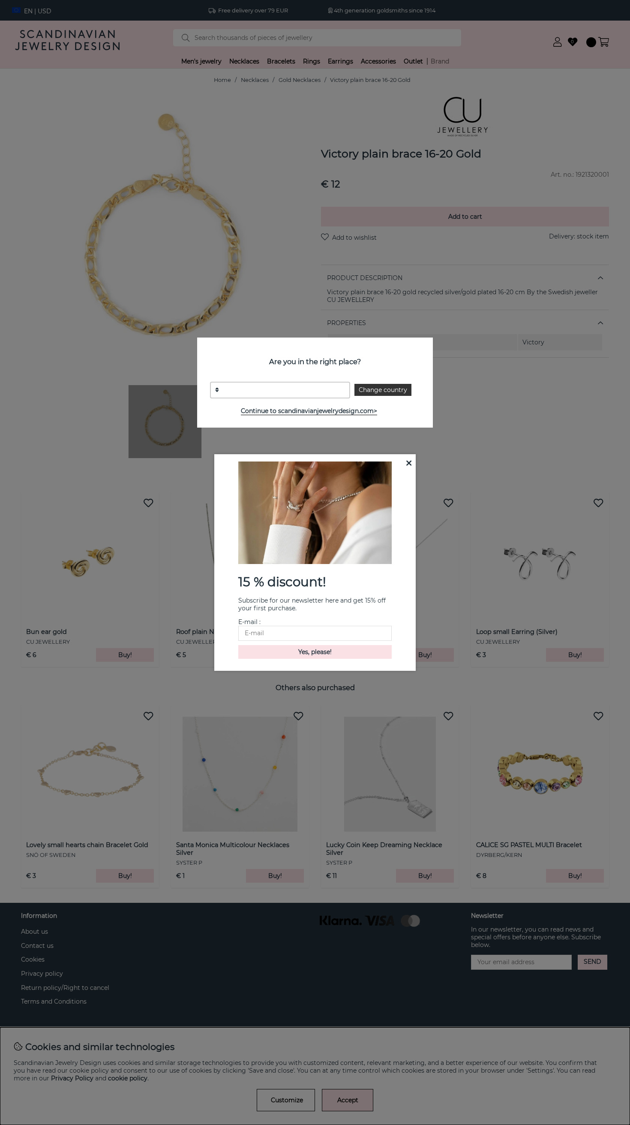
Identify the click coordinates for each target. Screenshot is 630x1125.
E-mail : (249, 622)
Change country (383, 390)
